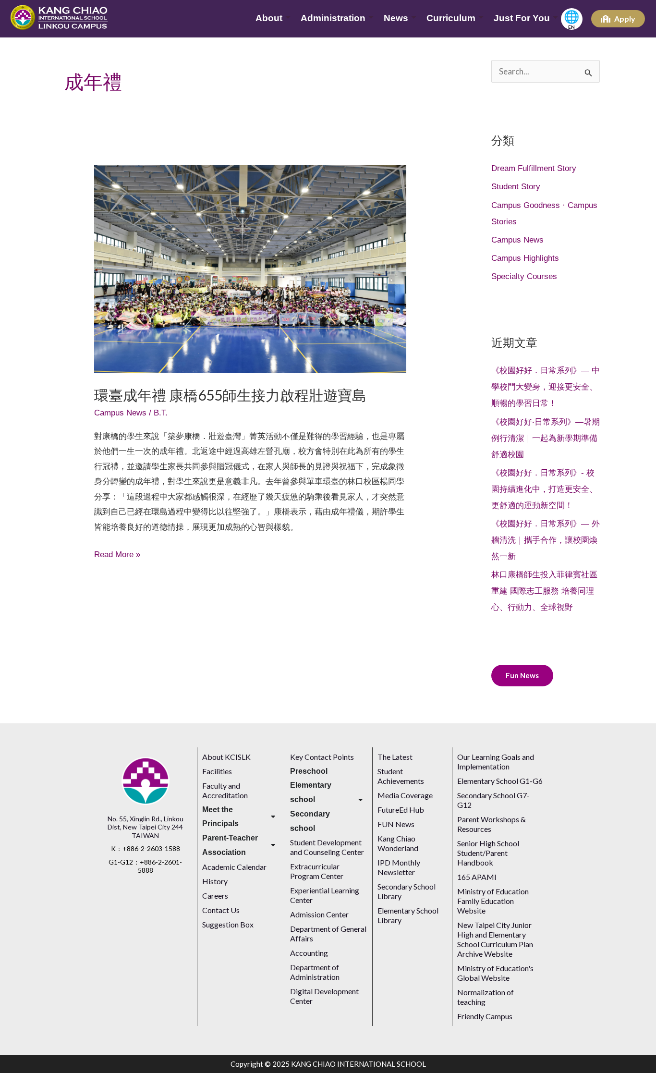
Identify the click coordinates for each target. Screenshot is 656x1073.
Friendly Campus (484, 1016)
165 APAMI (477, 876)
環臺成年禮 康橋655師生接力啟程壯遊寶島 (230, 394)
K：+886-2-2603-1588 (145, 848)
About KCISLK (226, 756)
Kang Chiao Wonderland (397, 843)
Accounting (309, 952)
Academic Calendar (234, 866)
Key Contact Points (322, 756)
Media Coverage (405, 795)
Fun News (522, 675)
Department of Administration (315, 972)
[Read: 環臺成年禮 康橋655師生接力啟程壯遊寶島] (250, 268)
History (215, 881)
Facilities (217, 771)
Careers (215, 895)
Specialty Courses (524, 276)
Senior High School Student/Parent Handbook (488, 853)
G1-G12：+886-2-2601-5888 (145, 866)
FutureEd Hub (400, 809)
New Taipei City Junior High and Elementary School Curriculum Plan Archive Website (495, 939)
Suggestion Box (228, 924)
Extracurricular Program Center (316, 871)
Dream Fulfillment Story (533, 168)
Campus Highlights (525, 258)
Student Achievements (400, 776)
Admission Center (319, 914)
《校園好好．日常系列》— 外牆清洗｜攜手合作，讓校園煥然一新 (545, 540)
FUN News (395, 824)
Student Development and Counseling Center (327, 847)
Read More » (117, 553)
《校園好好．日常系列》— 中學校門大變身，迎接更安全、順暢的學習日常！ (545, 387)
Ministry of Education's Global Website (495, 972)
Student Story (515, 186)
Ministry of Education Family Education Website (493, 901)
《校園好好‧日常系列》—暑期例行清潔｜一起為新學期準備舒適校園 (545, 438)
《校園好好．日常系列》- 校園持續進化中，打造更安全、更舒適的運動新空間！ (544, 489)
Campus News (120, 412)
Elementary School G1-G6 (500, 780)
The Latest (395, 756)
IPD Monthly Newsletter (398, 867)
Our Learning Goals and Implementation (495, 761)
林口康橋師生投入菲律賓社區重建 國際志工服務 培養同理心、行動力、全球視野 (544, 591)
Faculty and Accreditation (225, 790)
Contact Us (221, 909)
